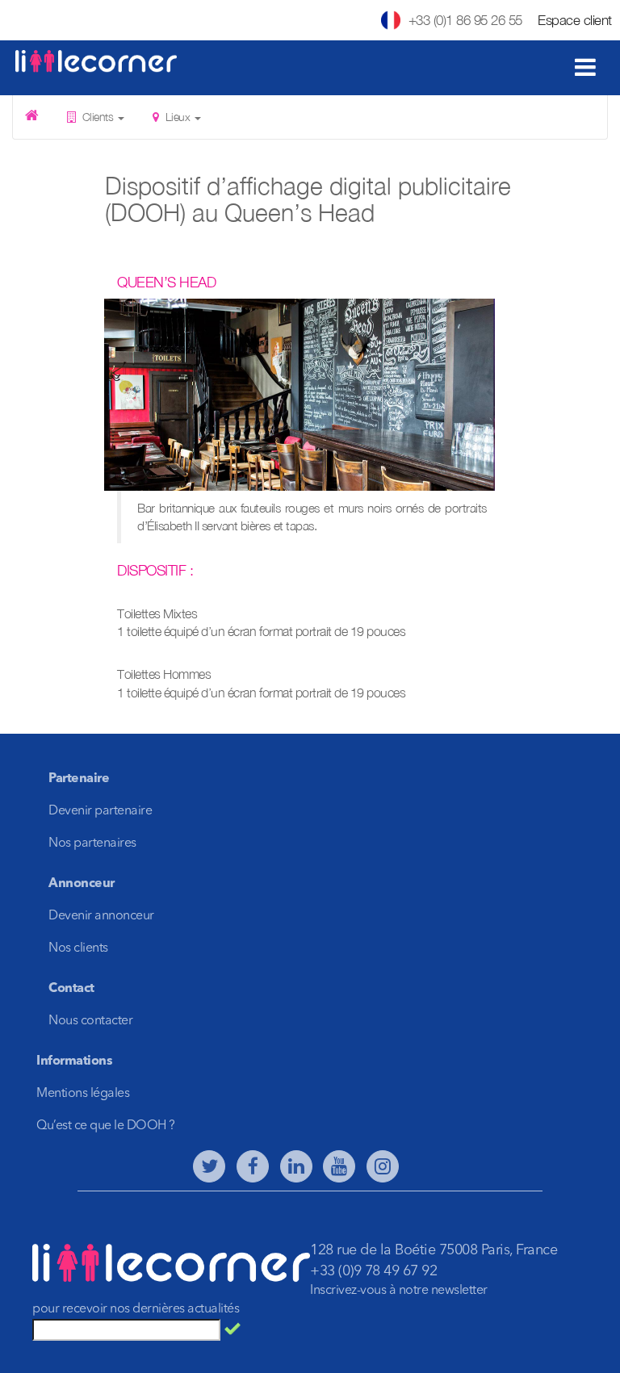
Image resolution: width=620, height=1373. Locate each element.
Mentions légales (82, 1093)
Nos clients (78, 948)
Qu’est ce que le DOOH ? (105, 1126)
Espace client (575, 20)
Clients (97, 116)
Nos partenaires (92, 843)
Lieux (177, 116)
